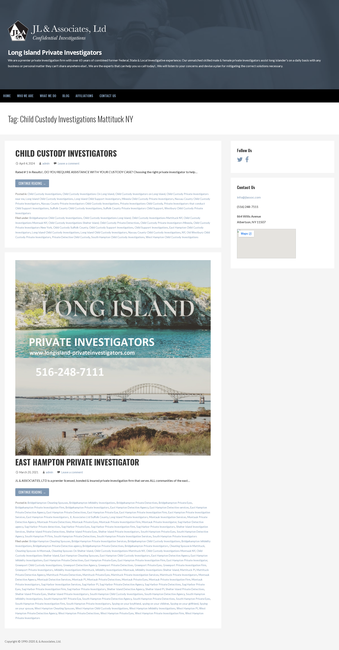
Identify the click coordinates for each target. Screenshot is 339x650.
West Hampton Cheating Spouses (54, 608)
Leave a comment (68, 163)
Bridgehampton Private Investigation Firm (39, 507)
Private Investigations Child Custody (141, 203)
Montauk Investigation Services (167, 517)
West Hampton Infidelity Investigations (152, 608)
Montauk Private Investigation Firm (120, 522)
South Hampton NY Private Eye (62, 598)
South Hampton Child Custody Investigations (118, 237)
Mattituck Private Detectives (63, 574)
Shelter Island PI (154, 589)
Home (7, 95)
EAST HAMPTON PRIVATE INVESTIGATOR (77, 462)
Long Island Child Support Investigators (97, 198)
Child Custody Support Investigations (111, 227)
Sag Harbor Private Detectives (163, 584)
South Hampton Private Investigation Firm (40, 603)
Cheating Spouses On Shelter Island (72, 550)
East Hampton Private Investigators (47, 517)
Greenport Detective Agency (80, 565)
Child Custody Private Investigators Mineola (166, 222)
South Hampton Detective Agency (164, 594)
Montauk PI (79, 579)
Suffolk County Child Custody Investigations (76, 208)
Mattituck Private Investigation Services (135, 574)
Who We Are (25, 95)
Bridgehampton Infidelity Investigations (92, 502)
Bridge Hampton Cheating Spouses (49, 541)
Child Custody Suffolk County (70, 227)
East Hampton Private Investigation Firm (143, 512)
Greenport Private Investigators (34, 569)
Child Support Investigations (151, 227)
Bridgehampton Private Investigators (87, 507)
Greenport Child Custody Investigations (38, 565)
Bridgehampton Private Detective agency (57, 546)
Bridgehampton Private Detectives (137, 502)
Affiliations (84, 95)
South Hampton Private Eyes (193, 598)
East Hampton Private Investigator (187, 560)
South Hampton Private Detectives (75, 536)
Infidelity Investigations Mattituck (74, 569)
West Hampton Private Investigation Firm (159, 613)
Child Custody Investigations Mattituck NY (157, 217)
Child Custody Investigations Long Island (107, 217)
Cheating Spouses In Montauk (32, 550)
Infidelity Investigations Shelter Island (157, 569)
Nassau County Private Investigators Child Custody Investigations (80, 203)
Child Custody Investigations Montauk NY (170, 550)
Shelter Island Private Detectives (45, 531)
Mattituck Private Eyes (96, 574)
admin (46, 163)
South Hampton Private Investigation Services (124, 536)
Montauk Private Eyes (85, 522)
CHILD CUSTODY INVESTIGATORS (66, 153)
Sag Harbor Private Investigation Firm (113, 526)
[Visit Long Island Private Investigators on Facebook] (247, 160)
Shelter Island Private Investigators (118, 531)
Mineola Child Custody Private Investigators (148, 198)
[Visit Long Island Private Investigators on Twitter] (240, 160)
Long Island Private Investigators (55, 52)
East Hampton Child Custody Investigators (125, 555)
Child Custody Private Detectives (119, 222)
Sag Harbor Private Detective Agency (122, 584)
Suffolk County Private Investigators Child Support (133, 208)
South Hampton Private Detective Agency (107, 598)
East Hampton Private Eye (102, 512)
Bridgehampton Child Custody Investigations (55, 217)
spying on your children (155, 603)
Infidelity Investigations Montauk (114, 569)
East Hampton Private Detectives (66, 512)
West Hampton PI (187, 608)
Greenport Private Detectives (115, 565)
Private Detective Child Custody (71, 237)
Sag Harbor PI (90, 584)
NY (183, 232)
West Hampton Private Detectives (78, 613)
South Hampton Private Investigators (175, 536)
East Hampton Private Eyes (101, 560)
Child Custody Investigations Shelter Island (73, 222)
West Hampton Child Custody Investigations (172, 237)
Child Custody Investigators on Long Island (140, 194)
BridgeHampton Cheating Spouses (48, 502)
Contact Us (107, 95)
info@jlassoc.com (249, 197)
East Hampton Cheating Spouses (79, 555)
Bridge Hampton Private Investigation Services (99, 541)
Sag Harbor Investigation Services (61, 584)
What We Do (48, 95)
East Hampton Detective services (169, 507)
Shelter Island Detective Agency (125, 589)
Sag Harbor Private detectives (42, 526)
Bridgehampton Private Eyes (175, 502)
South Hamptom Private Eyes (158, 531)
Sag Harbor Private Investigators (155, 526)
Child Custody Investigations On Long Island (88, 194)
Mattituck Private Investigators (178, 574)
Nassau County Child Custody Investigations (154, 232)
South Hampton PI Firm (39, 536)
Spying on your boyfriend (126, 603)
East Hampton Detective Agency (129, 507)
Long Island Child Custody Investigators (104, 232)
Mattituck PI (187, 569)
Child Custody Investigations (44, 194)
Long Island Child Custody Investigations (49, 198)
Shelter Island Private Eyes (81, 531)
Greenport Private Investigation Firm (184, 565)
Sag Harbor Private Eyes (75, 526)
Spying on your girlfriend (184, 603)
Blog (65, 95)
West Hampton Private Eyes (117, 613)
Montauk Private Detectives (54, 522)
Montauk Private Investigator (159, 522)
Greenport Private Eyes (148, 565)
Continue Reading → (32, 183)
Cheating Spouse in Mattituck (187, 546)
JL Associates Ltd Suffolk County (89, 517)
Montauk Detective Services (54, 579)
